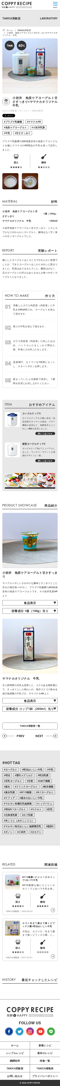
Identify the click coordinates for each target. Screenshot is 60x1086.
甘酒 (30, 780)
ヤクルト (37, 809)
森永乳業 (10, 792)
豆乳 (50, 809)
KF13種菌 (26, 792)
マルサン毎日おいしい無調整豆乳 (23, 826)
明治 (7, 775)
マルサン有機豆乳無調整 (18, 803)
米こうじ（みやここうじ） (19, 820)
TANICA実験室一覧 (30, 725)
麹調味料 (15, 1060)
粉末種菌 (49, 786)
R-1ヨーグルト (46, 792)
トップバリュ (45, 803)
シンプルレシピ (15, 1053)
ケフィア (10, 797)
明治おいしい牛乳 (32, 769)
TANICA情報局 (45, 1068)
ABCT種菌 (44, 780)
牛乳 (7, 133)
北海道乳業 (11, 814)
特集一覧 (45, 1060)
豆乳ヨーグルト (13, 780)
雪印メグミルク (24, 775)
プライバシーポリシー (45, 1076)
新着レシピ (45, 1045)
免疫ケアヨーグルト (16, 127)
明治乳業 (44, 775)
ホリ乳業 (28, 814)
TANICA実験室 (15, 1068)
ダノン (8, 831)
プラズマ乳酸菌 (13, 121)
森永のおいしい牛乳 (32, 797)
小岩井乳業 (39, 127)
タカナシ (37, 831)
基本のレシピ (45, 1053)
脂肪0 (50, 826)
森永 (7, 786)
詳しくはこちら (45, 433)
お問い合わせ (14, 1076)
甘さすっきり (23, 133)
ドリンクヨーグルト (27, 786)
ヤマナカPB (34, 121)
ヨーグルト (24, 110)
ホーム (15, 1045)
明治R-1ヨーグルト (15, 809)
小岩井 (22, 831)
